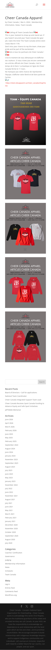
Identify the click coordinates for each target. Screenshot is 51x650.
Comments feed (11, 591)
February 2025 (10, 441)
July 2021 (8, 503)
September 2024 (11, 445)
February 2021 (10, 518)
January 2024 (10, 456)
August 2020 (10, 539)
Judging (8, 560)
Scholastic (9, 571)
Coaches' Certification (13, 553)
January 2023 (10, 481)
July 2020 (8, 543)
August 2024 (10, 448)
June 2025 (9, 434)
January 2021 (10, 521)
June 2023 (9, 474)
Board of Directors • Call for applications (21, 392)
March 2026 (9, 427)
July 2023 (8, 470)
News (17, 25)
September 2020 (11, 536)
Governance (10, 556)
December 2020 (11, 525)
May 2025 (9, 437)
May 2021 (9, 510)
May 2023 (9, 477)
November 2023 (11, 459)
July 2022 (8, 488)
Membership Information (15, 564)
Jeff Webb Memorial (13, 410)
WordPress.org (11, 595)
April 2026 (9, 423)
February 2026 (10, 430)
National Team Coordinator (16, 396)
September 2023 (11, 463)
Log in (7, 584)
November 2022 (11, 485)
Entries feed (10, 588)
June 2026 (9, 419)
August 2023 (10, 467)
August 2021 (10, 499)
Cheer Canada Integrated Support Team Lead (23, 400)
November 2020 (11, 528)
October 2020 (10, 532)
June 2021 (9, 507)
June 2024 (9, 452)
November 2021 (11, 496)
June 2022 (9, 492)
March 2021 (9, 514)
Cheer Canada (13, 22)
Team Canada (26, 25)
